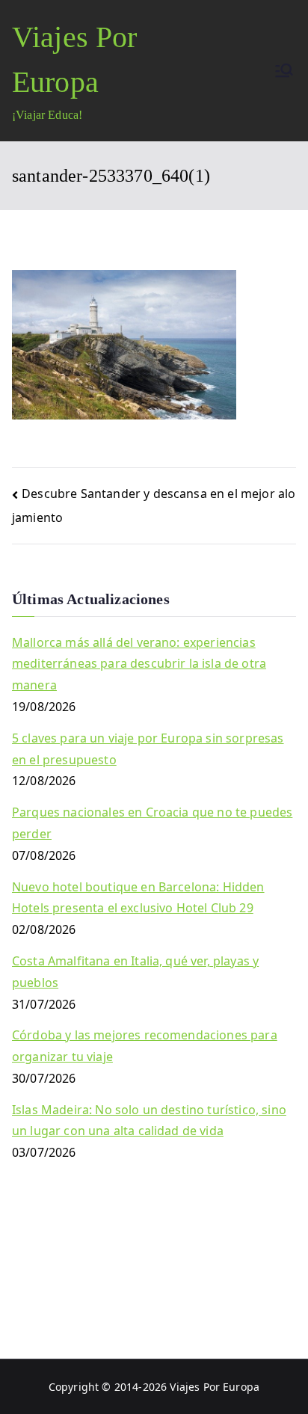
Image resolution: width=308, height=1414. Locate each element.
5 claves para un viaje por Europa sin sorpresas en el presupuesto (148, 749)
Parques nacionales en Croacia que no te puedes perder (152, 823)
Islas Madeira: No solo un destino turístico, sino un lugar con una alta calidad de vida (149, 1120)
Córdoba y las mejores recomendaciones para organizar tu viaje (144, 1046)
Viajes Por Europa (214, 1387)
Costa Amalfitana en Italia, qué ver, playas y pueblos (135, 972)
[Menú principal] (284, 70)
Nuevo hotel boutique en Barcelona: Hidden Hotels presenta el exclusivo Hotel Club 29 (138, 898)
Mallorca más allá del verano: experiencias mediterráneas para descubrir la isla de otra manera (139, 664)
